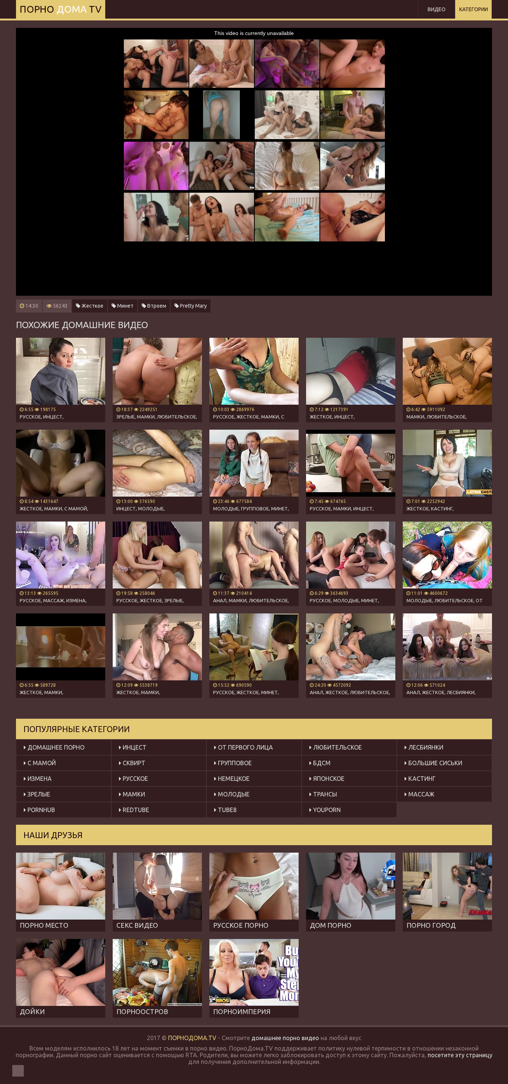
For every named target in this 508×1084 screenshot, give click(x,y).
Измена (39, 778)
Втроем (156, 306)
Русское (134, 778)
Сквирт (133, 763)
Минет (125, 306)
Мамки (133, 794)
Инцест (134, 747)
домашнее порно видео (285, 1038)
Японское (328, 778)
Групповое (234, 763)
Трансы (324, 794)
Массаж (420, 794)
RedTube (135, 809)
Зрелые (38, 794)
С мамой (41, 763)
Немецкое (233, 778)
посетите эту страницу (460, 1055)
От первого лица (244, 747)
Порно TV (61, 9)
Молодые (233, 794)
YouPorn (326, 809)
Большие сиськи (434, 763)
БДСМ (321, 763)
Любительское (337, 747)
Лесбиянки (425, 747)
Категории (473, 9)
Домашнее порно (55, 747)
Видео (437, 9)
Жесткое (91, 306)
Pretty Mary (193, 306)
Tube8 (226, 809)
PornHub (40, 809)
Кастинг (421, 778)
